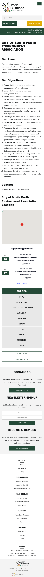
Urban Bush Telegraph (22, 515)
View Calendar (22, 283)
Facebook (22, 535)
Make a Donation (22, 481)
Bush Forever (21, 302)
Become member (22, 448)
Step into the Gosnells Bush (25, 271)
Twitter (22, 539)
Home (21, 297)
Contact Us (22, 532)
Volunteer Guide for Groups (21, 307)
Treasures (21, 318)
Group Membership (22, 485)
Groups (22, 324)
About (22, 465)
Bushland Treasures (22, 502)
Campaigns (21, 313)
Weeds (21, 334)
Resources (21, 340)
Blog (22, 345)
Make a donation (34, 24)
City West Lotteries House (25, 260)
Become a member (9, 24)
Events (21, 329)
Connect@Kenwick (25, 274)
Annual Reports (22, 518)
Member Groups (22, 498)
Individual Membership (22, 488)
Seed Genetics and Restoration (25, 257)
